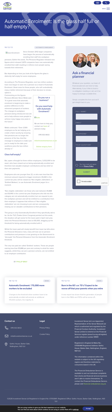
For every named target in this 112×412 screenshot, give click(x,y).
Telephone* (81, 134)
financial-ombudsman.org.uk (95, 384)
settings (76, 410)
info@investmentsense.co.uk (45, 141)
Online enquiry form (44, 147)
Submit (86, 172)
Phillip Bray (21, 262)
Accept (88, 408)
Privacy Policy (88, 166)
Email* (78, 123)
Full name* (81, 111)
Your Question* (83, 145)
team (45, 126)
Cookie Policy (45, 334)
